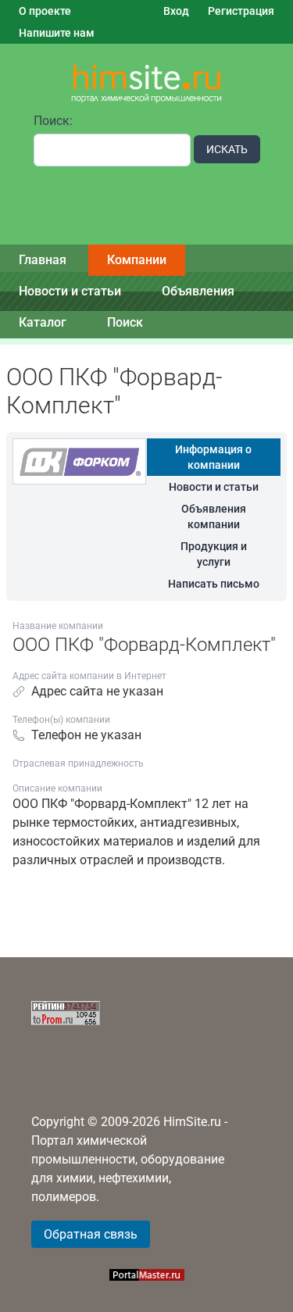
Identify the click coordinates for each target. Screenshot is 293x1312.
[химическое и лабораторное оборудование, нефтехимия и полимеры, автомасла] (147, 84)
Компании (136, 259)
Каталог (42, 322)
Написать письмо (213, 583)
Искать (227, 149)
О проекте (45, 11)
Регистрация (241, 11)
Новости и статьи (70, 291)
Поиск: (53, 120)
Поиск (125, 322)
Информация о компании (213, 457)
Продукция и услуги (213, 554)
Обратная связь (91, 1234)
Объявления (198, 291)
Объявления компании (213, 516)
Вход (176, 11)
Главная (42, 259)
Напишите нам (57, 33)
